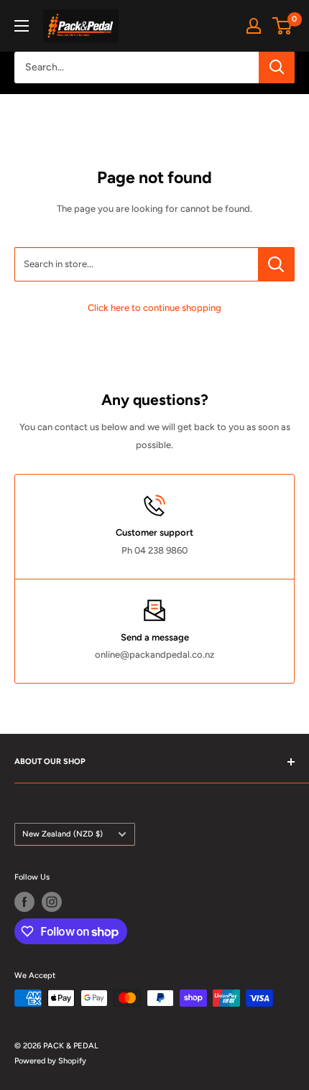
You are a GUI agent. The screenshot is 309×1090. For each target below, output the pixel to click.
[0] (283, 25)
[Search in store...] (276, 264)
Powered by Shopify (50, 1061)
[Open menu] (21, 26)
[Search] (277, 67)
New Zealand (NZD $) (62, 834)
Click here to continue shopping (154, 307)
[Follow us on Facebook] (24, 902)
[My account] (253, 26)
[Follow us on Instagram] (52, 902)
